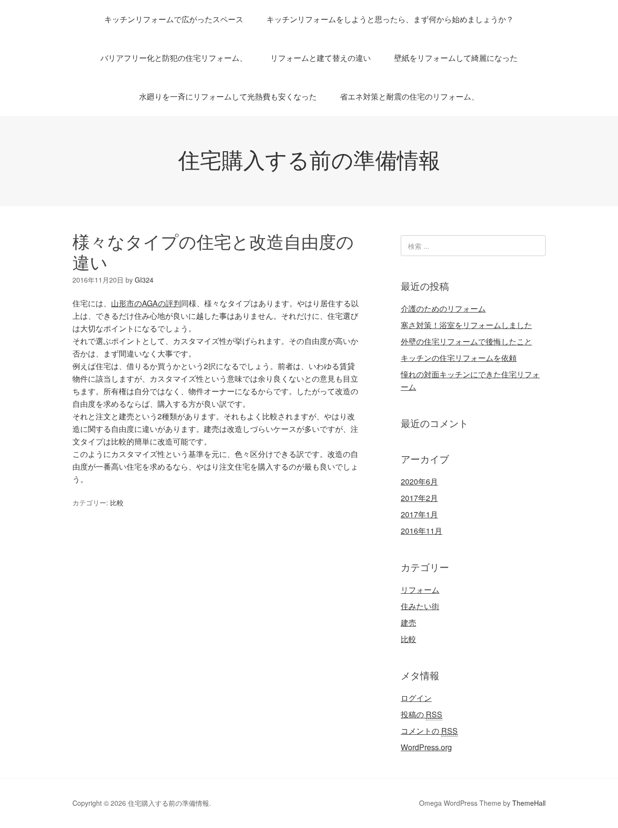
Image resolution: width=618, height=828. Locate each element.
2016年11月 (421, 530)
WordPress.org (426, 747)
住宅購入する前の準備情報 (309, 158)
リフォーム (420, 589)
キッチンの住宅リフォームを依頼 (459, 357)
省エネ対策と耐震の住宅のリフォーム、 (409, 96)
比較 (117, 502)
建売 (408, 622)
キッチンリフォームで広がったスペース (173, 19)
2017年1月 (419, 514)
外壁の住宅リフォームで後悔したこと (466, 341)
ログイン (416, 697)
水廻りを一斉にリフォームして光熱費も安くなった (228, 96)
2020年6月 (419, 481)
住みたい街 (420, 606)
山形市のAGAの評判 (146, 303)
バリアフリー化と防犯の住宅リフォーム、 (173, 57)
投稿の (421, 714)
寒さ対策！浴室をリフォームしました (466, 324)
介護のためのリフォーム (443, 308)
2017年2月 (419, 497)
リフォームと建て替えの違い (320, 57)
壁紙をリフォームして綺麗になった (456, 57)
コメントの (429, 730)
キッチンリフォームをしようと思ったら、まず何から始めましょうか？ (390, 19)
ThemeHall (529, 803)
